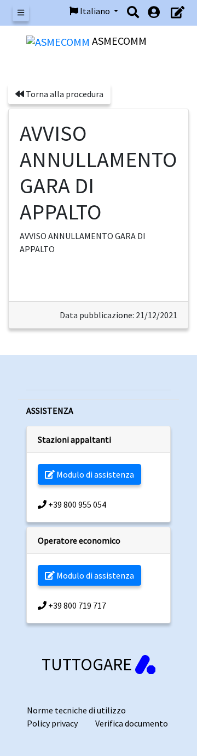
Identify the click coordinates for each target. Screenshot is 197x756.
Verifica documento (131, 723)
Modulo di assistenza (94, 474)
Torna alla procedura (63, 93)
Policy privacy (52, 723)
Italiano (95, 10)
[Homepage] (59, 40)
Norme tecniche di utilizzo (76, 710)
